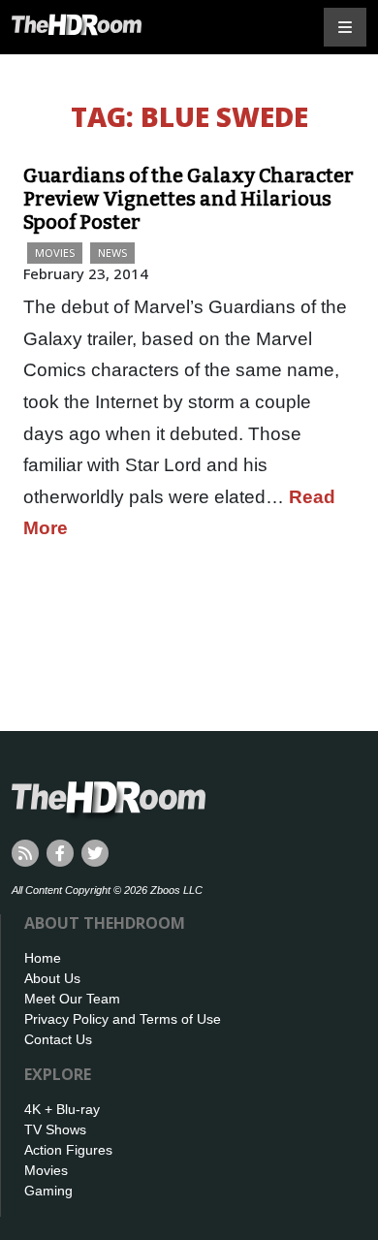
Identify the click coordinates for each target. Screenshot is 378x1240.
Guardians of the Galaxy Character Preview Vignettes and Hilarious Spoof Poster (188, 199)
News (112, 252)
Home (42, 958)
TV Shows (55, 1129)
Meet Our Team (72, 998)
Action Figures (68, 1150)
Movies (55, 252)
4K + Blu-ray (62, 1109)
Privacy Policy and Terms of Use (122, 1019)
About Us (52, 978)
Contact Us (58, 1039)
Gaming (48, 1190)
